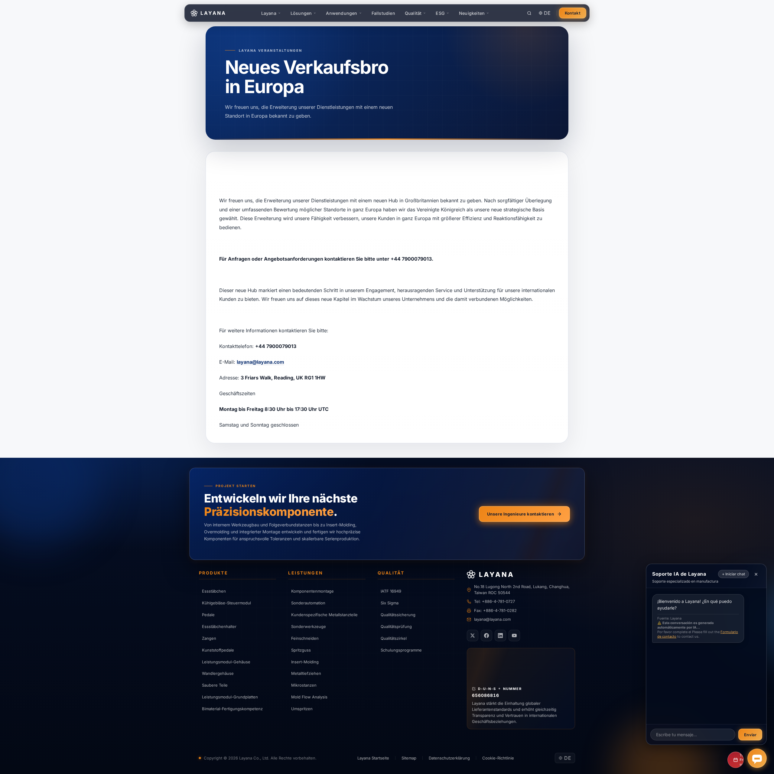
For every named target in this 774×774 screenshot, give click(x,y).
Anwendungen (341, 13)
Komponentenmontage (312, 591)
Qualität (413, 13)
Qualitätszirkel (394, 638)
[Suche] (529, 13)
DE (547, 13)
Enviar (750, 734)
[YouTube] (514, 635)
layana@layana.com (260, 362)
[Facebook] (486, 635)
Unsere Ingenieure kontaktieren (520, 514)
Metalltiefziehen (306, 673)
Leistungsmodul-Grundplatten (230, 696)
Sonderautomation (308, 602)
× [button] (756, 573)
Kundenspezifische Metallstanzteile (324, 614)
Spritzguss (301, 650)
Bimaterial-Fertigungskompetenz (232, 708)
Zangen (209, 638)
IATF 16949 (391, 591)
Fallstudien (383, 13)
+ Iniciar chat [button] (733, 574)
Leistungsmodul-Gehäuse (226, 661)
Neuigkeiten (472, 13)
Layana (268, 13)
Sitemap (409, 758)
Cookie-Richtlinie (498, 758)
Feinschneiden (305, 638)
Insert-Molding (305, 661)
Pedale (208, 614)
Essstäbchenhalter (219, 626)
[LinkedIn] (500, 635)
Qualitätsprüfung (396, 626)
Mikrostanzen (304, 685)
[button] (757, 758)
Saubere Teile (215, 685)
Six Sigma (389, 602)
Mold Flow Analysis (309, 696)
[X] (472, 635)
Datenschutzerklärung (449, 758)
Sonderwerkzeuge (308, 626)
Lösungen (301, 13)
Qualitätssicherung (398, 614)
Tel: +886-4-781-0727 (494, 601)
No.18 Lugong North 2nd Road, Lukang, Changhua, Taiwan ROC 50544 (522, 589)
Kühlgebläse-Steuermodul (226, 602)
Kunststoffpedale (218, 650)
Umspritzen (302, 708)
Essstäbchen (214, 591)
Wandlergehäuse (218, 673)
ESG (440, 13)
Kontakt (572, 13)
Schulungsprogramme (401, 650)
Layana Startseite (373, 758)
